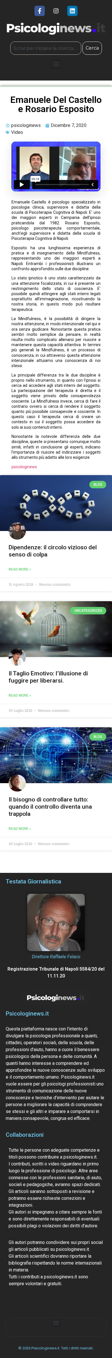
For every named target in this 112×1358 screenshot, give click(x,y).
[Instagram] (56, 11)
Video (17, 132)
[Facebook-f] (39, 11)
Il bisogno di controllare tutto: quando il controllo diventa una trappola (50, 806)
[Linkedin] (72, 11)
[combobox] (45, 48)
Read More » (20, 569)
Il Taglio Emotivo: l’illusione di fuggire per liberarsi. (48, 677)
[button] (56, 64)
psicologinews (24, 467)
